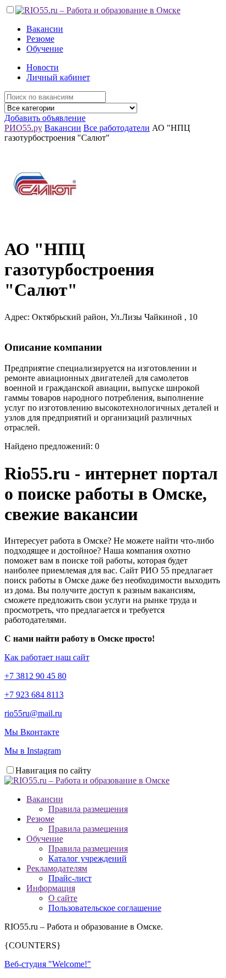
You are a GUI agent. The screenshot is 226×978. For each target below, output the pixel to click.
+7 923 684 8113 (34, 694)
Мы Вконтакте (31, 732)
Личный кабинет (58, 77)
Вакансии (44, 29)
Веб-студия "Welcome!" (47, 964)
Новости (42, 67)
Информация (50, 888)
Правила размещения (88, 809)
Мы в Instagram (32, 750)
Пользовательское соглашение (104, 908)
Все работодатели (116, 127)
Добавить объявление (45, 118)
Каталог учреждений (87, 858)
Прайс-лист (70, 878)
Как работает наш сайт (46, 657)
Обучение (44, 48)
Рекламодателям (56, 868)
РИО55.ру (23, 127)
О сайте (62, 898)
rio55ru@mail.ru (33, 713)
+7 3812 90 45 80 (35, 676)
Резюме (40, 38)
